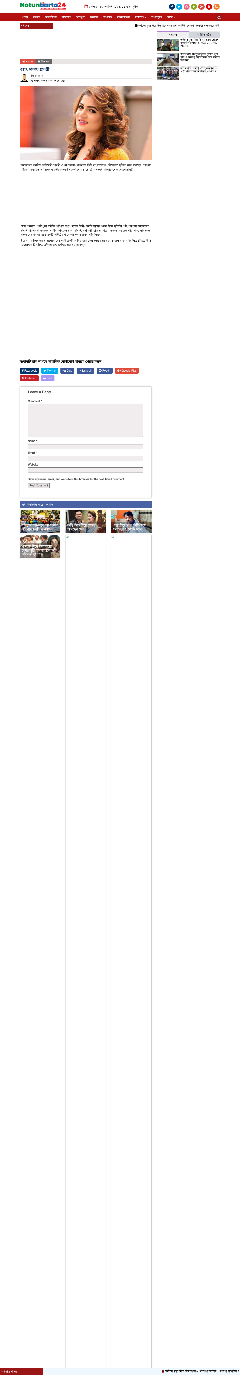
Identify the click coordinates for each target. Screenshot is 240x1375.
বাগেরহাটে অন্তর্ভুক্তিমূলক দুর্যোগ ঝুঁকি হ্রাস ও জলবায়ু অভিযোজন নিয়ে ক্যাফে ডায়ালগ (200, 57)
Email (32, 453)
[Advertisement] (83, 48)
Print (49, 378)
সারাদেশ (140, 17)
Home (29, 61)
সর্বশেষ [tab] (173, 35)
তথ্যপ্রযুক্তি (156, 17)
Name (32, 441)
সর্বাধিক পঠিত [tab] (204, 35)
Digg (69, 370)
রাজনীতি (66, 17)
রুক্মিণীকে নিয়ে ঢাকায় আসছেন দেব (81, 527)
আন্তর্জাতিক (51, 17)
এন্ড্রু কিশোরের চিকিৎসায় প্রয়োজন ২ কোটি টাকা (129, 527)
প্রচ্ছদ (25, 17)
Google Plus (129, 370)
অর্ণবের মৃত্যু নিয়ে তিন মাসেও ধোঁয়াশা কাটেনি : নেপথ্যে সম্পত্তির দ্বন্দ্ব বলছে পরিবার (163, 25)
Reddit (106, 370)
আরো (170, 17)
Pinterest (30, 378)
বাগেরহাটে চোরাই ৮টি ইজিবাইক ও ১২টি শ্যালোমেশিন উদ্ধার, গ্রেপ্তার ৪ (198, 70)
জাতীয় (36, 17)
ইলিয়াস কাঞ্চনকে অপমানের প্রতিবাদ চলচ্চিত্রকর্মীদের (40, 527)
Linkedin (86, 370)
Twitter (51, 370)
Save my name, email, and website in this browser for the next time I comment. (76, 479)
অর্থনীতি (107, 17)
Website (33, 464)
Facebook (30, 370)
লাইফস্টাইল (123, 17)
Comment (35, 401)
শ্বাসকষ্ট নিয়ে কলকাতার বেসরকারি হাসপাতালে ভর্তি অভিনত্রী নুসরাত (39, 550)
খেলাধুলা (80, 17)
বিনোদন (94, 17)
